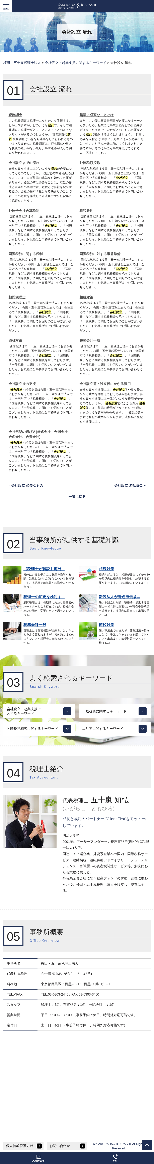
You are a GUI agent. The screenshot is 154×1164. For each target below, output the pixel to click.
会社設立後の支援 (22, 384)
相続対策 (86, 297)
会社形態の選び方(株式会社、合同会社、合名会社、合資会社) (40, 434)
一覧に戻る (77, 497)
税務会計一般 (90, 340)
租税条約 (86, 211)
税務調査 (15, 115)
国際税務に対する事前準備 (100, 254)
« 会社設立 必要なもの (26, 485)
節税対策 (15, 340)
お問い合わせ (60, 1146)
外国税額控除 (90, 163)
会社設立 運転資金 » (130, 485)
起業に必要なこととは (97, 115)
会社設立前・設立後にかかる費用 (105, 384)
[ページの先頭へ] (147, 1145)
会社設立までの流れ (24, 163)
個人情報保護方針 (19, 1146)
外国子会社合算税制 (24, 211)
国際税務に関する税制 (26, 254)
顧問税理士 (17, 297)
